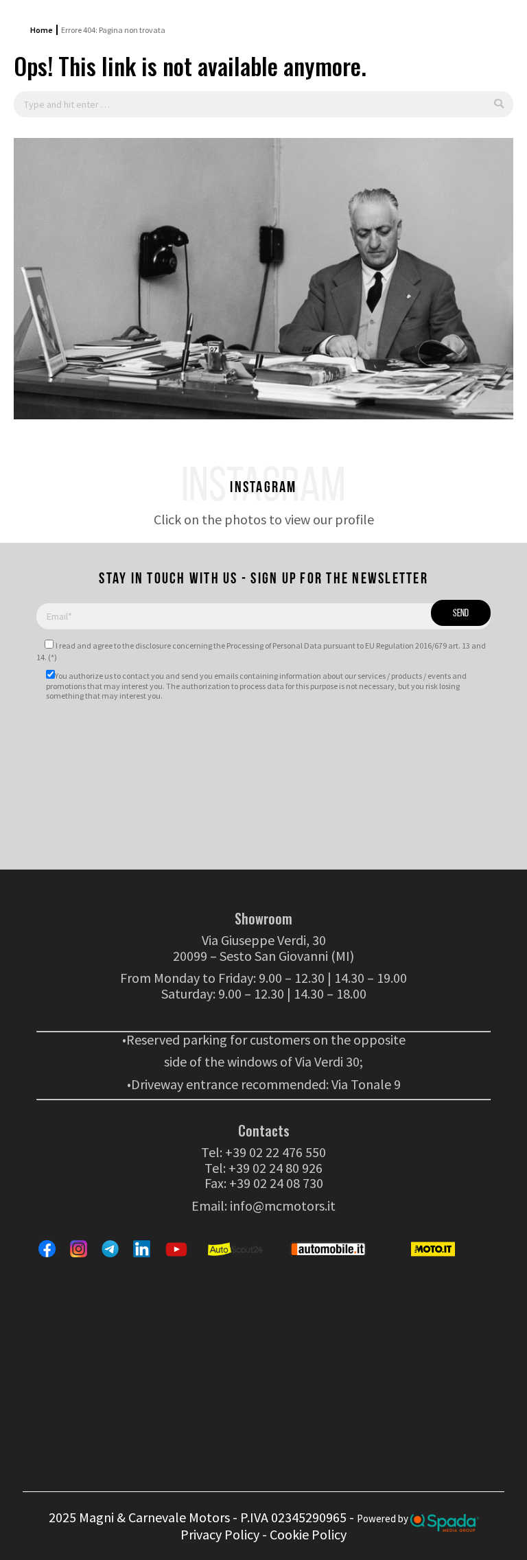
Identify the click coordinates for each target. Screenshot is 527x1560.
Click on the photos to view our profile (264, 519)
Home (41, 30)
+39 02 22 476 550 (275, 1152)
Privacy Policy (219, 1534)
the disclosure (146, 645)
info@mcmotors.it (283, 1205)
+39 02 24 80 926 (276, 1167)
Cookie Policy (308, 1534)
